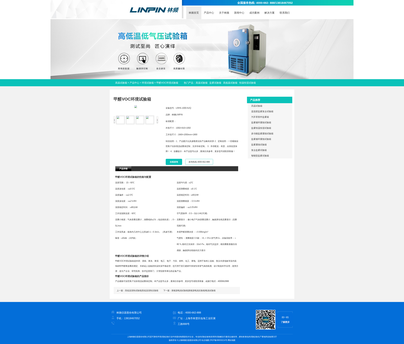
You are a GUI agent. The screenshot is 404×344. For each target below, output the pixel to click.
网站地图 (231, 340)
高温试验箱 (121, 82)
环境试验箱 (148, 82)
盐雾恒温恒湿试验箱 (261, 128)
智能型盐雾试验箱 (260, 155)
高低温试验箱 (230, 82)
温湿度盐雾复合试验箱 (262, 111)
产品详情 (123, 168)
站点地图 (205, 340)
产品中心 (134, 82)
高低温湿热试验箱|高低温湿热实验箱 (141, 290)
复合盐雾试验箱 (259, 150)
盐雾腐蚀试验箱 (259, 144)
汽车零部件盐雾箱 (260, 117)
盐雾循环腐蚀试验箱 (261, 122)
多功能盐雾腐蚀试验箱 (262, 133)
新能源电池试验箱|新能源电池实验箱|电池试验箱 (194, 290)
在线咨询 (174, 162)
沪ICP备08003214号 (218, 340)
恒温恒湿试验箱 (247, 82)
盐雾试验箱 (215, 82)
